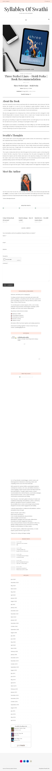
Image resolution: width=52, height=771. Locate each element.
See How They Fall (18, 733)
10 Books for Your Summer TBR (21, 544)
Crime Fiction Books (26, 73)
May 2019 (13, 679)
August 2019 (14, 670)
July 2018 (13, 711)
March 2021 (13, 617)
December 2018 (14, 695)
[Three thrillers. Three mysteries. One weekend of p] (33, 350)
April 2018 (13, 720)
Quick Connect (6, 1)
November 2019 (15, 660)
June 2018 (13, 714)
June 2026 (13, 579)
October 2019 (14, 664)
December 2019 (14, 657)
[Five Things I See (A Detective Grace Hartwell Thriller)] (12, 740)
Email (4, 242)
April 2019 (13, 682)
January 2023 (14, 598)
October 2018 (14, 701)
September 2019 (15, 667)
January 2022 (14, 607)
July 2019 (13, 673)
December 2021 (14, 610)
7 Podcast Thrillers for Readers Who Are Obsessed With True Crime (22, 550)
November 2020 (15, 623)
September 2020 (15, 629)
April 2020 (13, 645)
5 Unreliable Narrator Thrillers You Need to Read (22, 556)
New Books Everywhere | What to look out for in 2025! (22, 569)
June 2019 (13, 676)
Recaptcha (5, 256)
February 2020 (14, 651)
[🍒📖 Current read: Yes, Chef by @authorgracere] (19, 365)
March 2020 (13, 648)
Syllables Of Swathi (26, 9)
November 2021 (15, 613)
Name (4, 235)
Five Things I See (18, 738)
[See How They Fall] (12, 735)
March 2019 (13, 686)
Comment (5, 263)
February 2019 (14, 689)
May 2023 (13, 592)
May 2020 (13, 642)
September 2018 (15, 704)
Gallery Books (32, 91)
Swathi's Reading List (21, 726)
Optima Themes (13, 768)
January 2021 (14, 620)
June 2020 (13, 639)
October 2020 (14, 626)
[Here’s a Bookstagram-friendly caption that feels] (19, 350)
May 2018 (13, 717)
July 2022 (13, 604)
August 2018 (14, 707)
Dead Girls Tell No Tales (19, 728)
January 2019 (14, 692)
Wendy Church (17, 740)
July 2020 (13, 635)
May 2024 (13, 585)
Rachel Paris (17, 735)
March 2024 (13, 588)
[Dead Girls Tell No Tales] (12, 729)
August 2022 (14, 601)
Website (5, 249)
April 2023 (13, 595)
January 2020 (14, 654)
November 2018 (15, 698)
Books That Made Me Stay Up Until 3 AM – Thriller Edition (22, 562)
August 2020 (14, 632)
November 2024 (15, 582)
